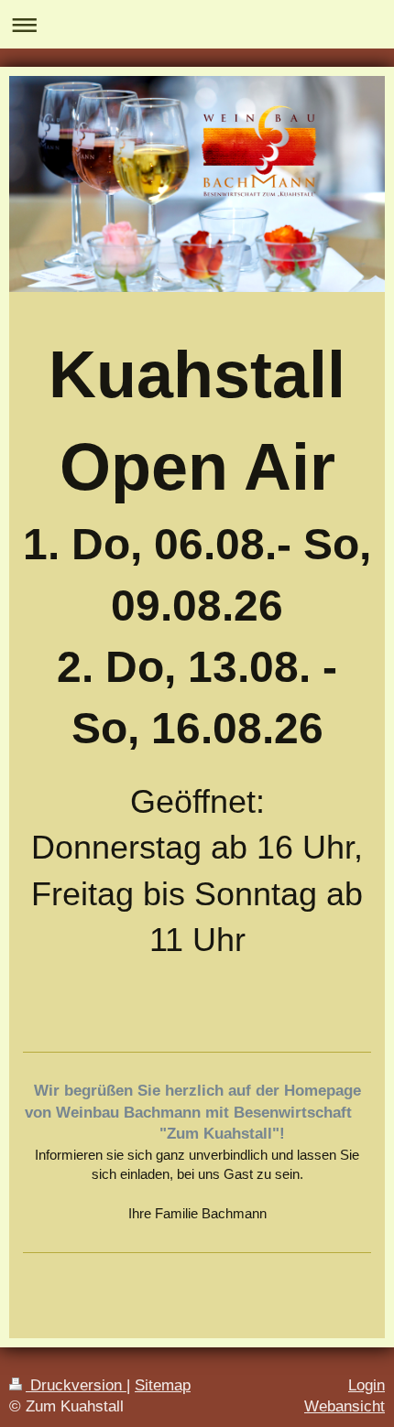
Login (366, 1385)
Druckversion (76, 1385)
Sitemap (163, 1385)
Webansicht (344, 1406)
